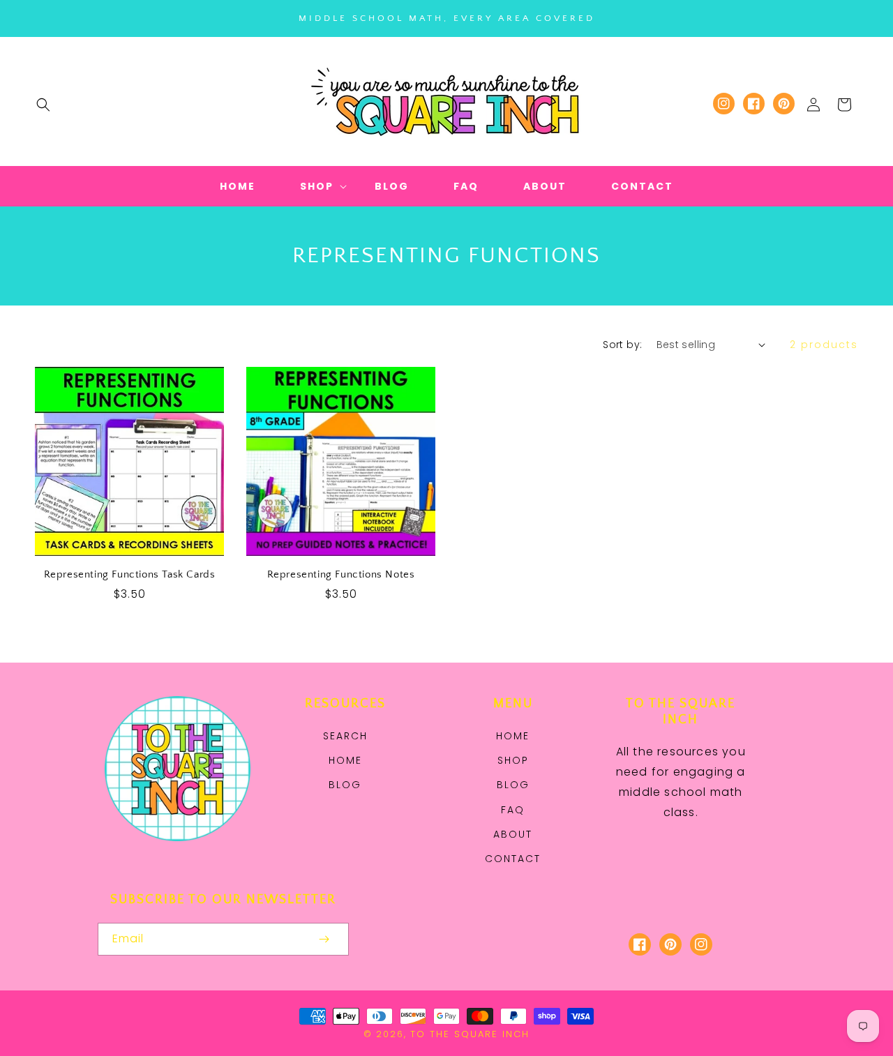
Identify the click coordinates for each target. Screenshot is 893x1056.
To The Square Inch (470, 1034)
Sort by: (622, 345)
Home (345, 760)
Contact (513, 859)
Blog (345, 785)
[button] (43, 104)
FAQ (513, 810)
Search (345, 736)
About (512, 834)
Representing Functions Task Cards (130, 574)
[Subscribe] (323, 939)
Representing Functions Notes (341, 574)
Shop (513, 760)
